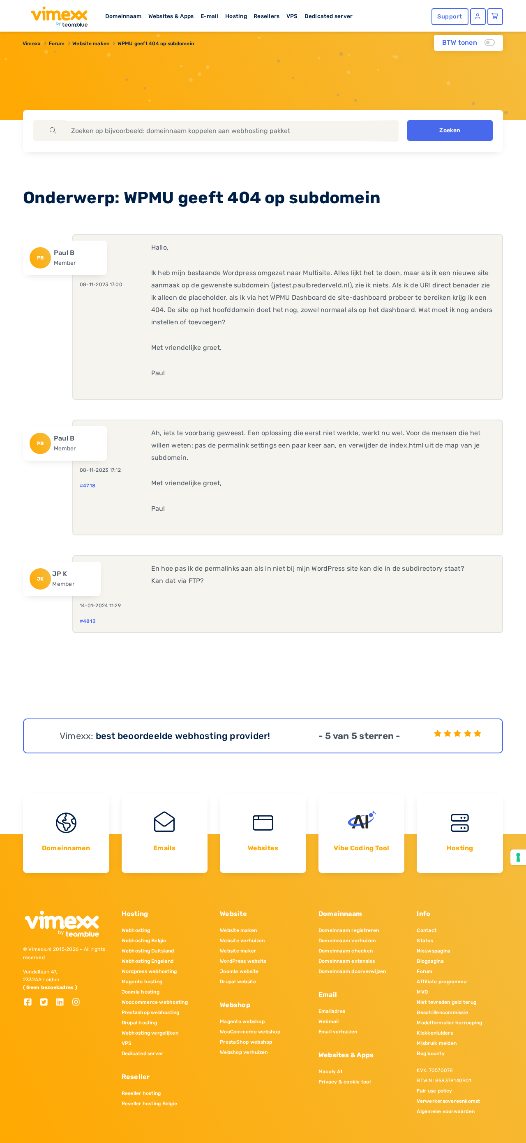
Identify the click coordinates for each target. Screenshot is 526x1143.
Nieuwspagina (433, 951)
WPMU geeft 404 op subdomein (156, 43)
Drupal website (238, 982)
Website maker (238, 951)
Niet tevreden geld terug (446, 1002)
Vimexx (32, 43)
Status (425, 940)
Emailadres (331, 1011)
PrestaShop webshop (246, 1042)
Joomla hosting (140, 992)
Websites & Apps (171, 16)
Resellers (266, 16)
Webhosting (136, 930)
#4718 (87, 486)
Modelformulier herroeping (449, 1023)
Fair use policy (434, 1091)
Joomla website (239, 971)
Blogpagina (430, 961)
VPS (292, 16)
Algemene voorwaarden (446, 1111)
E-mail (210, 16)
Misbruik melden (437, 1043)
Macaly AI (330, 1071)
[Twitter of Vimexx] (47, 1003)
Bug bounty (430, 1053)
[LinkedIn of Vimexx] (63, 1003)
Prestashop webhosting (151, 1012)
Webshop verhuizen (244, 1052)
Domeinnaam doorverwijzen (352, 971)
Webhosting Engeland (148, 961)
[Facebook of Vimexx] (31, 1003)
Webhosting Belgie (144, 940)
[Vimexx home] (55, 14)
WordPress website (243, 961)
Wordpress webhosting (149, 971)
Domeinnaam (123, 16)
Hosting (236, 16)
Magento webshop (242, 1021)
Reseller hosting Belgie (150, 1103)
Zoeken (449, 130)
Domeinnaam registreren (348, 930)
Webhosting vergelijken (150, 1033)
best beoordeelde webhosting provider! (183, 735)
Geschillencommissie (442, 1012)
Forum (57, 43)
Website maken (90, 43)
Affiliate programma (442, 982)
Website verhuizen (242, 940)
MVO (422, 992)
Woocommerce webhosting (155, 1002)
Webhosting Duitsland (148, 951)
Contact (426, 930)
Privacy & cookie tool (344, 1082)
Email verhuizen (338, 1032)
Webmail (328, 1021)
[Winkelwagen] (495, 16)
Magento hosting (142, 982)
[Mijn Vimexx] (478, 16)
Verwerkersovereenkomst (448, 1101)
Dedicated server (329, 16)
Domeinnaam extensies (346, 961)
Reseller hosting (141, 1093)
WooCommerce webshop (250, 1032)
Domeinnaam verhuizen (347, 940)
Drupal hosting (139, 1023)
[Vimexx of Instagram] (78, 1003)
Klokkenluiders (434, 1033)
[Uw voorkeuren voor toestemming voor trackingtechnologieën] (518, 857)
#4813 (88, 621)
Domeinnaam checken (345, 951)
